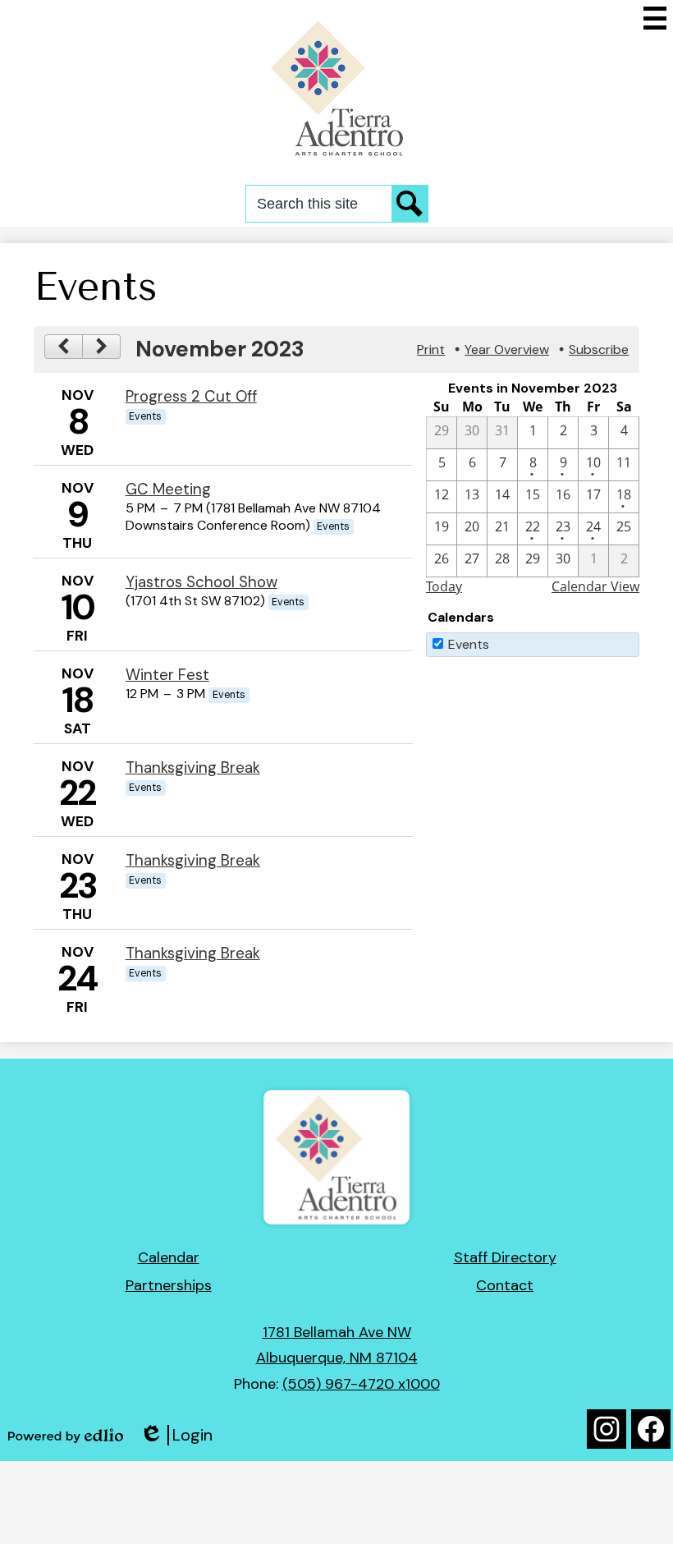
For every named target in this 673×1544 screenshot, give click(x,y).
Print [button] (431, 349)
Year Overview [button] (507, 349)
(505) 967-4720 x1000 (361, 1384)
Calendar (168, 1257)
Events (468, 644)
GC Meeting (168, 489)
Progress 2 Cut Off (191, 396)
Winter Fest (167, 674)
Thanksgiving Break (193, 767)
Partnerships (169, 1285)
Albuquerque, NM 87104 (337, 1357)
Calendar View (595, 586)
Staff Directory (505, 1257)
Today (444, 586)
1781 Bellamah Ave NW (337, 1332)
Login (176, 1435)
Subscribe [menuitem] (599, 349)
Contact (504, 1285)
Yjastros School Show (201, 582)
